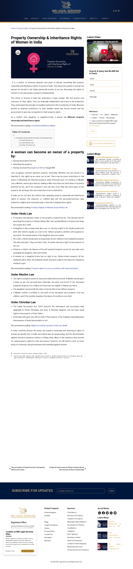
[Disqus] (47, 386)
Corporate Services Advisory (78, 550)
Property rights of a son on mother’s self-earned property (54, 268)
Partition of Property (75, 516)
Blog (30, 353)
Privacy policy (94, 125)
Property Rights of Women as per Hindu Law (49, 207)
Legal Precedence (51, 525)
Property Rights (42, 357)
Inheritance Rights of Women (64, 356)
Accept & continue (27, 551)
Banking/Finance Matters (76, 522)
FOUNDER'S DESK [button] (79, 18)
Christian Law (19, 356)
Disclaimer (48, 537)
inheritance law (40, 353)
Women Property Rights (60, 357)
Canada (47, 516)
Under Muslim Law (27, 143)
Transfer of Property (75, 519)
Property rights (22, 28)
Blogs (46, 522)
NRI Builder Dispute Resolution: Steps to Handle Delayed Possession (114, 548)
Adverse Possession (74, 540)
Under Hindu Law (27, 140)
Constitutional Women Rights (43, 126)
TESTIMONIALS (65, 18)
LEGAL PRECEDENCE (49, 18)
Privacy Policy (49, 531)
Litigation (71, 531)
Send (93, 131)
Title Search (71, 512)
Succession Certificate (75, 525)
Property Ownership (26, 357)
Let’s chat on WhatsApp (103, 143)
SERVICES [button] (34, 18)
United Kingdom (50, 512)
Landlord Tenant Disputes (76, 544)
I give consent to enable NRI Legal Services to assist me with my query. (103, 123)
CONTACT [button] (104, 18)
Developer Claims (73, 537)
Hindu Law (30, 356)
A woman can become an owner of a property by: (34, 138)
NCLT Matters (72, 534)
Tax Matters (71, 528)
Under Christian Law (28, 145)
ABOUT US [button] (93, 18)
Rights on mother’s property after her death (49, 325)
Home (26, 18)
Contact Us (48, 534)
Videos (46, 528)
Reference (93, 111)
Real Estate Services (75, 547)
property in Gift (36, 168)
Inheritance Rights (43, 356)
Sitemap (47, 541)
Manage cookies (10, 551)
